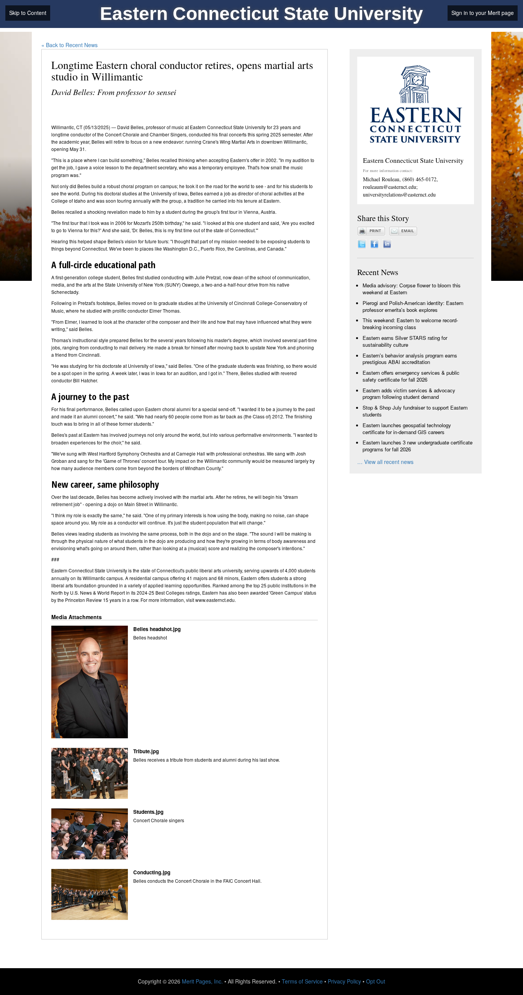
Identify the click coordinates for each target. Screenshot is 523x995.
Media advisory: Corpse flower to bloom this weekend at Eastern (412, 289)
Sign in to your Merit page (482, 12)
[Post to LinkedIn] (387, 243)
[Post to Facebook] (374, 243)
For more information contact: (388, 170)
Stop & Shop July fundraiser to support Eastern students (415, 411)
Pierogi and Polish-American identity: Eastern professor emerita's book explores (413, 306)
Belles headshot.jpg (157, 629)
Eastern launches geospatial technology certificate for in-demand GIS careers (407, 428)
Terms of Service (302, 981)
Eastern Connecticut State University (261, 13)
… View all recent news (385, 462)
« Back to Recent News (69, 45)
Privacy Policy (344, 981)
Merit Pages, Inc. (202, 981)
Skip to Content (27, 12)
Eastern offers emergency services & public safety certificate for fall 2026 (411, 376)
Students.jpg (148, 811)
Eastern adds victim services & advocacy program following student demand (409, 394)
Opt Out (375, 981)
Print (371, 231)
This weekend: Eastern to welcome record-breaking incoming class (410, 323)
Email (403, 231)
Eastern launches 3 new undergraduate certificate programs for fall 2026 (417, 446)
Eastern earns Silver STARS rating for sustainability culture (405, 341)
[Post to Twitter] (361, 243)
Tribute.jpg (146, 751)
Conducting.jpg (151, 872)
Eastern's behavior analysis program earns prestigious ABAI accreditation (410, 359)
